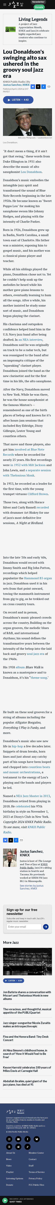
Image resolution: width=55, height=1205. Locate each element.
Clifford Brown (38, 494)
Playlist (10, 1172)
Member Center (36, 1153)
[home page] (16, 6)
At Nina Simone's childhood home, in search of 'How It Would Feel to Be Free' (25, 1054)
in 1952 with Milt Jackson (28, 465)
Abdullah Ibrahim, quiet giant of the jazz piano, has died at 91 (25, 1083)
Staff (31, 1165)
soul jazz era (35, 654)
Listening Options (14, 1178)
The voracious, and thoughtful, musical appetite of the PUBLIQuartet (27, 1011)
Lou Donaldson (31, 172)
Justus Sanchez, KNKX (16, 84)
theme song (39, 677)
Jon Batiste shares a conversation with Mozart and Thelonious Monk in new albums (27, 995)
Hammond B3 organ (38, 578)
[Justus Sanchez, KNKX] (10, 858)
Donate (39, 7)
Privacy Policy (35, 1178)
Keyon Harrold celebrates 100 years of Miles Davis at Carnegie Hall (27, 1069)
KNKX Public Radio (31, 1126)
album (20, 667)
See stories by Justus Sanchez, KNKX (32, 887)
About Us (10, 1153)
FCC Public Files (36, 1185)
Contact (33, 1159)
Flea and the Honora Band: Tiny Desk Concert (26, 1038)
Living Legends (33, 19)
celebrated (23, 806)
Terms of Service (37, 1172)
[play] (5, 1200)
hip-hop (17, 746)
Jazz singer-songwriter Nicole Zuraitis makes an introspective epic (26, 1024)
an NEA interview (30, 340)
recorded (43, 507)
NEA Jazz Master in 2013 (33, 796)
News (8, 1159)
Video (9, 1165)
